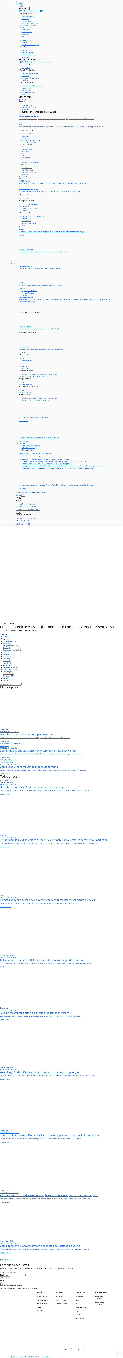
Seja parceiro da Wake (29, 291)
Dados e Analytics (10, 669)
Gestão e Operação (11, 667)
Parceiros (7, 644)
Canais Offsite (26, 90)
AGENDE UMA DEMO (28, 492)
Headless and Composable (31, 140)
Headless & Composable (30, 23)
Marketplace (8, 659)
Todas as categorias (9, 641)
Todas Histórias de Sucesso (31, 446)
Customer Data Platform (30, 74)
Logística (7, 661)
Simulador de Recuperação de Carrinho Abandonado (40, 374)
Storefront (25, 19)
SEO (23, 36)
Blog (23, 358)
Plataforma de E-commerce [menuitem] (28, 518)
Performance (26, 40)
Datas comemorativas (12, 650)
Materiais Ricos (27, 361)
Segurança (25, 34)
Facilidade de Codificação (30, 45)
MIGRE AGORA (24, 176)
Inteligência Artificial (11, 646)
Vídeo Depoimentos (28, 448)
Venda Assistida (27, 51)
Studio (24, 95)
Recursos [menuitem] (22, 353)
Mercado (7, 665)
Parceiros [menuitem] (22, 289)
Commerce (7, 636)
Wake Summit (9, 654)
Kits (23, 38)
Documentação (27, 369)
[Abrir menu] (16, 1)
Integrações (26, 68)
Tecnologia (8, 676)
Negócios (7, 663)
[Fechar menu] (23, 3)
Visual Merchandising (29, 25)
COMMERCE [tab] (23, 112)
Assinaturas (26, 30)
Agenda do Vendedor (29, 55)
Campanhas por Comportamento (33, 86)
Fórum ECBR (8, 657)
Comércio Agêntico (28, 17)
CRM (1, 636)
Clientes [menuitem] (21, 444)
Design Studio (26, 21)
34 (6, 1260)
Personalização (27, 27)
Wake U (6, 648)
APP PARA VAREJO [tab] (52, 112)
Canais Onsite (26, 88)
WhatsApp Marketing (29, 92)
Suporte (24, 366)
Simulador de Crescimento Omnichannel (35, 376)
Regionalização (27, 32)
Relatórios (25, 80)
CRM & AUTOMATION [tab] (36, 112)
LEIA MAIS (3, 634)
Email (2, 1275)
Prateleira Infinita (27, 53)
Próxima (10, 1260)
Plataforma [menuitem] (23, 6)
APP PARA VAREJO (25, 97)
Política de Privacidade (19, 1357)
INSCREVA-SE (5, 1278)
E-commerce (8, 674)
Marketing (8, 672)
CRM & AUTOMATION (26, 59)
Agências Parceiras (28, 293)
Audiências (25, 76)
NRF (5, 652)
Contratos (30, 1357)
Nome (2, 1272)
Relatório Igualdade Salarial (42, 1357)
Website (2, 1280)
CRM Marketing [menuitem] (24, 520)
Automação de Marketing (30, 78)
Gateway (24, 43)
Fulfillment (25, 57)
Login (18, 492)
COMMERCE (23, 8)
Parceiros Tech (27, 295)
